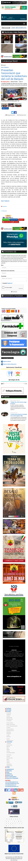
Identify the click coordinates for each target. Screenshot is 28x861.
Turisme (8, 716)
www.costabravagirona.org (11, 782)
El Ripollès (9, 713)
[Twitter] (12, 112)
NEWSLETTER (9, 775)
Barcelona (9, 732)
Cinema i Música (10, 729)
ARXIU (7, 772)
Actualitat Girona (10, 730)
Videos (8, 762)
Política (8, 751)
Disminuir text (22, 115)
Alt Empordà (9, 717)
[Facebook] (15, 112)
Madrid (8, 738)
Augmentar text (11, 115)
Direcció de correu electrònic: (8, 270)
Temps (8, 761)
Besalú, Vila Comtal (11, 724)
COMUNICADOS (10, 769)
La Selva (8, 727)
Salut (8, 748)
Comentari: (3, 276)
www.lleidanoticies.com (10, 785)
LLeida (8, 735)
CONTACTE (9, 773)
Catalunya (9, 714)
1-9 (6, 819)
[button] (3, 383)
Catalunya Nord (10, 740)
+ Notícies (9, 743)
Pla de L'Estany (10, 722)
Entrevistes (9, 754)
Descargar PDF (14, 219)
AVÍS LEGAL (9, 770)
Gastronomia (9, 765)
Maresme (9, 736)
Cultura (8, 749)
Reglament (9, 283)
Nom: (2, 265)
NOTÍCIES (8, 711)
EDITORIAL (8, 710)
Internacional (9, 745)
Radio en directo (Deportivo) (9, 364)
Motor (8, 759)
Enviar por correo (7, 221)
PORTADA (8, 708)
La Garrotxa (9, 720)
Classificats (9, 764)
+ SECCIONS (9, 742)
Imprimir (22, 219)
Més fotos (6, 108)
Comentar (16, 221)
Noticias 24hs (9, 758)
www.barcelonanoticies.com (12, 786)
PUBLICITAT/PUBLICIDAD (12, 778)
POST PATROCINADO (11, 776)
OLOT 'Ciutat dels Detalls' (12, 726)
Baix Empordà (10, 719)
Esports (8, 746)
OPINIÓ (8, 767)
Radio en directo (7, 361)
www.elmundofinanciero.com (12, 783)
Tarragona (9, 733)
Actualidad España (11, 752)
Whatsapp (6, 219)
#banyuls (4, 206)
